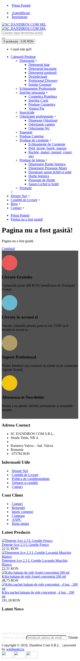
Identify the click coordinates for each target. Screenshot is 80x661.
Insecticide (27, 112)
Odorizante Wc (39, 128)
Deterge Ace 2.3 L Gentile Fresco (25, 545)
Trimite (73, 637)
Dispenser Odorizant (42, 120)
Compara (18, 516)
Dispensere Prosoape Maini (47, 168)
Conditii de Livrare (25, 475)
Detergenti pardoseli (42, 72)
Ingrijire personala (33, 92)
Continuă (8, 248)
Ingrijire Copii (38, 100)
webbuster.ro (15, 649)
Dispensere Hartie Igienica (47, 164)
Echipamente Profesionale (38, 88)
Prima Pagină (20, 215)
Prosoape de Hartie (41, 180)
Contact (17, 487)
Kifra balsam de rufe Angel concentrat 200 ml (34, 576)
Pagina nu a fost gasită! (27, 219)
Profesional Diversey (43, 80)
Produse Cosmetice (41, 104)
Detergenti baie (39, 65)
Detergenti (27, 61)
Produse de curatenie (35, 140)
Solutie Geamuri (39, 84)
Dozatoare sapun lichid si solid (49, 172)
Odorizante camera (41, 124)
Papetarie (26, 132)
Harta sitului (20, 524)
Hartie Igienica (38, 176)
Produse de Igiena (33, 160)
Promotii (26, 188)
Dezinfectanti (37, 76)
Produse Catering (32, 136)
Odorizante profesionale (37, 116)
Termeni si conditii (25, 483)
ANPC (17, 520)
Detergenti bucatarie (42, 68)
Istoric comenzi (22, 512)
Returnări (18, 508)
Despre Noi (20, 471)
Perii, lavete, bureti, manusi (47, 148)
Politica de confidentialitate (31, 479)
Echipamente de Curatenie (46, 144)
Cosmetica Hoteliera (42, 96)
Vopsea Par (36, 108)
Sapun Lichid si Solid (43, 184)
